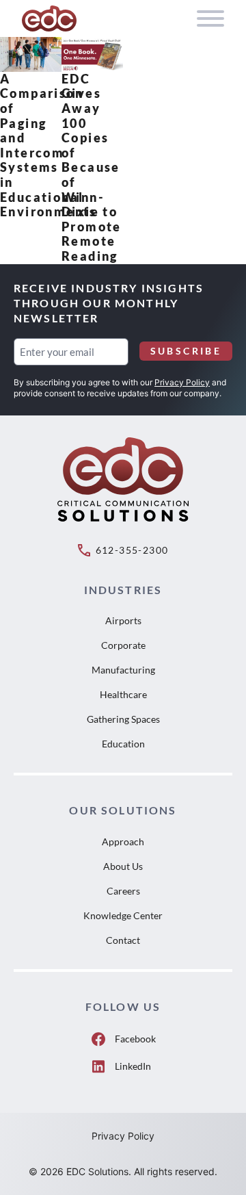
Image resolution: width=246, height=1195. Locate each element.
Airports (123, 620)
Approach (123, 841)
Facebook (135, 1038)
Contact (123, 940)
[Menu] (210, 18)
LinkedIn (133, 1066)
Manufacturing (123, 670)
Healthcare (123, 694)
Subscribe (185, 351)
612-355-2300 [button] (132, 550)
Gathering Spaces (123, 719)
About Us (123, 866)
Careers (123, 891)
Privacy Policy (182, 382)
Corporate (123, 645)
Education (123, 743)
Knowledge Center (123, 915)
